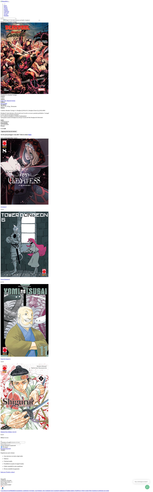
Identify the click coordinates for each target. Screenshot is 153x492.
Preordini (6, 15)
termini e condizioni (44, 20)
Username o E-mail (5, 442)
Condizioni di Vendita (64, 490)
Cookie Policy (88, 490)
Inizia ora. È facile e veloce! (8, 472)
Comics (6, 8)
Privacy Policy (81, 490)
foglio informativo (34, 20)
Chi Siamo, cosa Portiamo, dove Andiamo (39, 490)
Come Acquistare (54, 490)
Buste (5, 5)
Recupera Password (6, 448)
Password (3, 444)
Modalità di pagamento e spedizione (20, 490)
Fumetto (6, 10)
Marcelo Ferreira (11, 100)
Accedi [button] (5, 14)
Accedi (2, 450)
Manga (5, 7)
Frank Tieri (3, 100)
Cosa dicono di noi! (6, 490)
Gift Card (6, 12)
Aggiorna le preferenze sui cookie (100, 490)
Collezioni (6, 11)
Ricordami (5, 447)
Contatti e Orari (74, 490)
